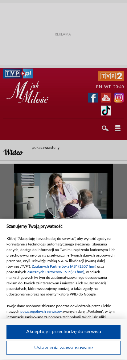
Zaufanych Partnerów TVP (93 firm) (55, 272)
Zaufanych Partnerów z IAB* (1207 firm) (64, 266)
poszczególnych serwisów (41, 311)
